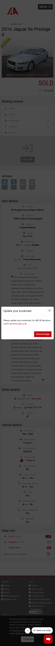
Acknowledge (43, 334)
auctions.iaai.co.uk (18, 323)
